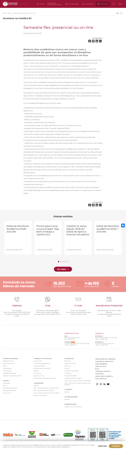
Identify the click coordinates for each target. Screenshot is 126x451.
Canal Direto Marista (104, 376)
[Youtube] (108, 384)
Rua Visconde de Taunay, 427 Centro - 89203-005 (104, 344)
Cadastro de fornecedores (73, 406)
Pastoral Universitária (40, 395)
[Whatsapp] (100, 41)
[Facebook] (89, 41)
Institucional (37, 361)
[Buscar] (114, 3)
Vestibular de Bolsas (9, 373)
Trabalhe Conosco (103, 371)
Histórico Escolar (8, 363)
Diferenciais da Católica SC (42, 368)
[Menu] (120, 4)
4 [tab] (65, 261)
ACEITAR (116, 446)
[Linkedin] (96, 41)
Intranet (66, 392)
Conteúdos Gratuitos (104, 361)
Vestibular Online (8, 361)
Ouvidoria (99, 374)
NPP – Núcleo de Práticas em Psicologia (46, 393)
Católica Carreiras (70, 363)
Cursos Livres (7, 393)
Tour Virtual (37, 373)
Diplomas (67, 366)
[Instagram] (100, 384)
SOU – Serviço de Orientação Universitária (77, 380)
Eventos (67, 368)
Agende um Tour (39, 375)
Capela (36, 385)
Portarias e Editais (39, 366)
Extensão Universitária (71, 371)
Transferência (7, 368)
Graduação (6, 383)
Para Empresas (101, 364)
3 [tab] (63, 261)
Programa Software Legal (72, 378)
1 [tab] (58, 261)
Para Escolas (100, 366)
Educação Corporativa (10, 388)
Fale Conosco (101, 378)
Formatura (67, 373)
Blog (9, 13)
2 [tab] (60, 261)
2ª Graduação (7, 371)
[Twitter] (93, 41)
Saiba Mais (102, 446)
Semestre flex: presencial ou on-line (24, 13)
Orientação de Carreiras (105, 359)
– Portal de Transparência (42, 363)
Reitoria (36, 371)
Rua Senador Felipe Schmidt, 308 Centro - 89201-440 (106, 338)
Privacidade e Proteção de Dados (45, 378)
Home (5, 13)
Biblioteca (67, 361)
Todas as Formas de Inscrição (12, 375)
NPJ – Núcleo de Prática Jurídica (44, 390)
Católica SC (10, 3)
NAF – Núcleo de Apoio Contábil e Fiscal (46, 388)
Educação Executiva (9, 390)
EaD (4, 385)
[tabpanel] (18, 238)
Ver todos (61, 269)
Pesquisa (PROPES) (70, 375)
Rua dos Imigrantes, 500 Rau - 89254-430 (72, 338)
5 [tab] (67, 261)
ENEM (5, 366)
